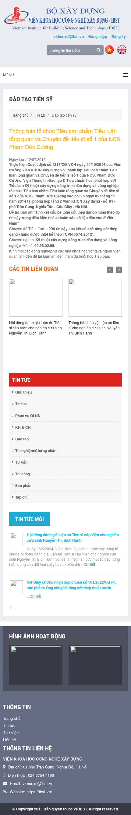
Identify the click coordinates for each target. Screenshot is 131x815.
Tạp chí (21, 497)
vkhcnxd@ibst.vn (69, 36)
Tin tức (40, 115)
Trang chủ (20, 115)
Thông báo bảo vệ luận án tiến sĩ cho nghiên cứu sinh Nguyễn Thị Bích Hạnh (94, 327)
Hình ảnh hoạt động (37, 636)
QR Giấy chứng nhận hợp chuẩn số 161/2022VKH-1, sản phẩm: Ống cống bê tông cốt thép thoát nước (71, 584)
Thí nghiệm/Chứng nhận (35, 450)
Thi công (22, 474)
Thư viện (11, 732)
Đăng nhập (97, 36)
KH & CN (23, 427)
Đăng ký (119, 36)
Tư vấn (21, 462)
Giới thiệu (23, 392)
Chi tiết (89, 564)
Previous (110, 270)
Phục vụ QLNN (28, 415)
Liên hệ (9, 739)
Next (119, 270)
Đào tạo (22, 439)
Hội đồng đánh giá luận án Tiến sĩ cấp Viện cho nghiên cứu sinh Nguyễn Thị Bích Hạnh (35, 327)
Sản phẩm (24, 485)
